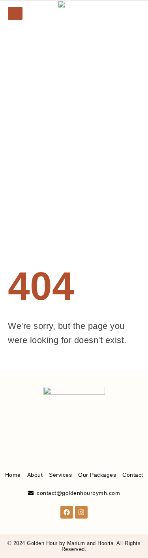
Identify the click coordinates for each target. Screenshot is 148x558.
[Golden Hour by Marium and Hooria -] (74, 13)
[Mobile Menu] (15, 13)
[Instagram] (134, 13)
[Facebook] (120, 13)
